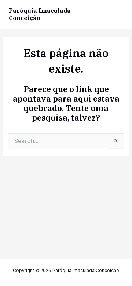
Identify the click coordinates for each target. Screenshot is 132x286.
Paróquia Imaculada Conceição (40, 14)
